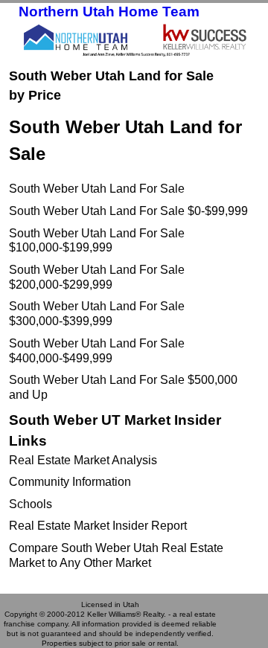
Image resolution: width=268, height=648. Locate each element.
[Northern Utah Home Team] (134, 39)
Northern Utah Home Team (109, 11)
